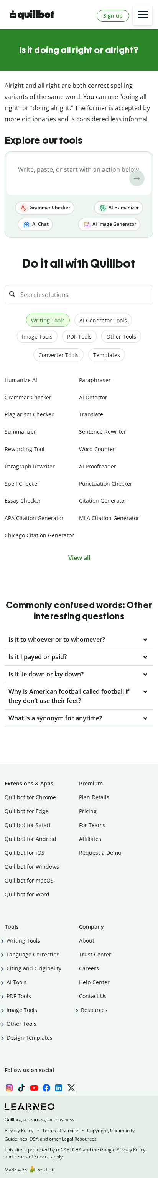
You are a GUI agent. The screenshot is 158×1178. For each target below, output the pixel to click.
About (86, 940)
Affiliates (90, 838)
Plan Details (94, 797)
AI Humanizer (123, 207)
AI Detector (93, 397)
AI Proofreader (97, 466)
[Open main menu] (142, 15)
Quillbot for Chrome (30, 797)
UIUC (49, 1169)
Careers (89, 968)
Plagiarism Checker (29, 414)
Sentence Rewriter (102, 431)
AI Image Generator (113, 224)
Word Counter (97, 449)
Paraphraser (95, 380)
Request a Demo (100, 852)
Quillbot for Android (30, 838)
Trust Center (95, 954)
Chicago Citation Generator (39, 535)
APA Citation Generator (34, 518)
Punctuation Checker (105, 483)
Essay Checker (23, 500)
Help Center (94, 982)
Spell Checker (22, 483)
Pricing (88, 811)
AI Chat (40, 224)
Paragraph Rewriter (30, 466)
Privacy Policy (19, 1130)
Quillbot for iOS (24, 852)
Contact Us (93, 996)
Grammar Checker (49, 207)
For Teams (92, 825)
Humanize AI (21, 380)
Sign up (113, 15)
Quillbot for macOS (29, 880)
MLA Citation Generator (109, 518)
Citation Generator (103, 500)
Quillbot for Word (27, 894)
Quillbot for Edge (26, 811)
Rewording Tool (24, 449)
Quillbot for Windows (32, 866)
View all (79, 558)
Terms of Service (60, 1130)
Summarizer (20, 431)
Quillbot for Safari (28, 825)
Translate (91, 414)
